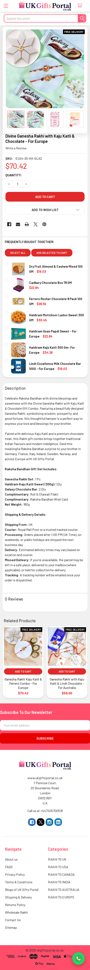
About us (11, 859)
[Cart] (80, 6)
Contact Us (13, 920)
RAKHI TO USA (58, 867)
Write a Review (16, 148)
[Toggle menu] (6, 6)
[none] (45, 68)
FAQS (9, 867)
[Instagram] (49, 822)
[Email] (18, 224)
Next (84, 662)
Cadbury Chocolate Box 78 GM (50, 282)
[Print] (27, 224)
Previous (5, 662)
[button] (45, 210)
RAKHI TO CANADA (61, 874)
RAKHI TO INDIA (59, 882)
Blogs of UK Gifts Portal (21, 890)
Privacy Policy (15, 874)
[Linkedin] (58, 822)
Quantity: (13, 175)
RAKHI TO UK (57, 859)
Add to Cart (23, 671)
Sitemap (11, 927)
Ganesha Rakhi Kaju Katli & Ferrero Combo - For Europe (23, 683)
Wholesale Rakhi (16, 912)
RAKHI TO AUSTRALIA (63, 890)
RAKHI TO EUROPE (61, 897)
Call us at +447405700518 (45, 811)
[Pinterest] (44, 224)
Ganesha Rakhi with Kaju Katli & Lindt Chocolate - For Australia (67, 683)
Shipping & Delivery (18, 897)
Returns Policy (15, 905)
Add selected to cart (51, 252)
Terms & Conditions (18, 882)
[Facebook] (9, 224)
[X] (35, 224)
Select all (17, 252)
